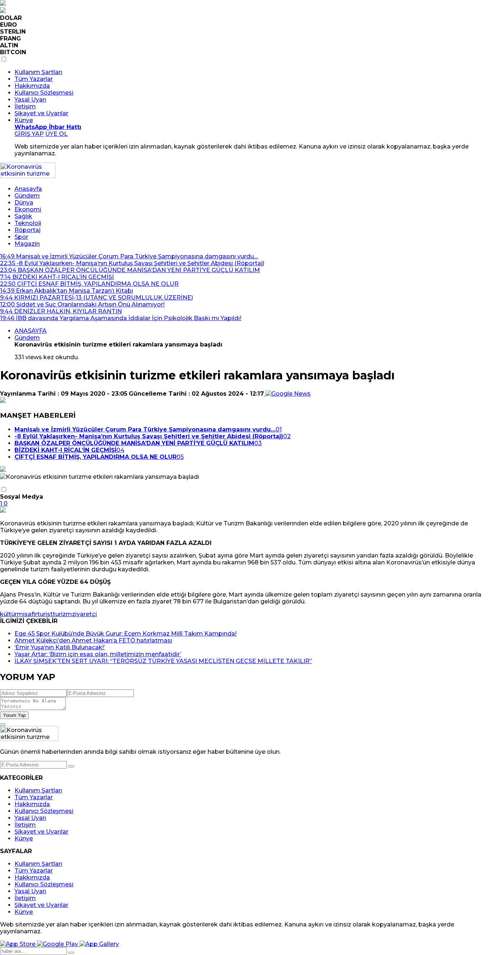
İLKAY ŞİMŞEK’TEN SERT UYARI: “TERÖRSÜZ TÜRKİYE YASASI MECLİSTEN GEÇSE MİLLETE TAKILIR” (163, 661)
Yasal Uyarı (30, 99)
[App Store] (18, 944)
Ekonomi (27, 209)
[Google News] (287, 393)
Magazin (27, 243)
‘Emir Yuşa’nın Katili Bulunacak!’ (59, 647)
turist (45, 614)
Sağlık (23, 216)
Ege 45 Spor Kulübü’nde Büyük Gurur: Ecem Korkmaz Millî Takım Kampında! (125, 633)
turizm (62, 614)
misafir (27, 614)
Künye (23, 120)
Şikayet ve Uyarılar (41, 113)
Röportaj (27, 230)
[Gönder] (71, 766)
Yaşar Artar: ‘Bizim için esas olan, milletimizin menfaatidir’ (97, 654)
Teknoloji (27, 223)
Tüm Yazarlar (33, 79)
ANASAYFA (30, 330)
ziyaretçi (84, 614)
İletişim (25, 106)
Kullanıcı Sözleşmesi (43, 92)
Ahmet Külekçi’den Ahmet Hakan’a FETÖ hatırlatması (93, 640)
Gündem (27, 195)
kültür (8, 614)
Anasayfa (28, 188)
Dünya (23, 202)
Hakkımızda (32, 85)
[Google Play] (58, 944)
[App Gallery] (99, 944)
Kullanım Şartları (38, 72)
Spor (21, 236)
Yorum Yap (14, 715)
